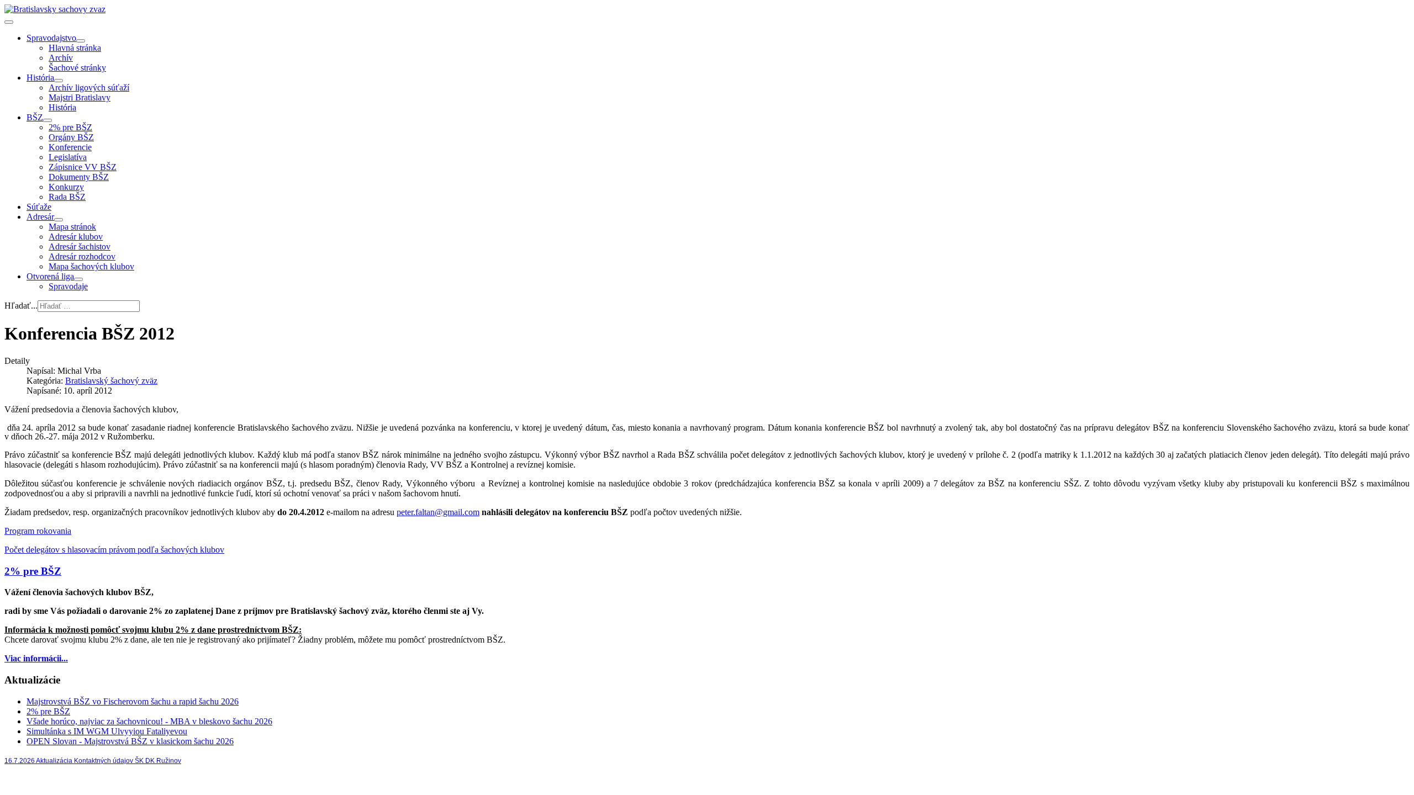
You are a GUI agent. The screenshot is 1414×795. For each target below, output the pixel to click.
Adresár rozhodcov (82, 256)
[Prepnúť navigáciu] (8, 22)
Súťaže (39, 206)
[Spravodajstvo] (80, 41)
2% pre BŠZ (70, 127)
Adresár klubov (76, 236)
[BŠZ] (47, 120)
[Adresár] (58, 219)
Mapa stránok (72, 226)
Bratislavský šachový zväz (111, 380)
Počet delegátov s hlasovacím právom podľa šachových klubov (114, 549)
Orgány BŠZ (71, 137)
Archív (61, 57)
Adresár (40, 216)
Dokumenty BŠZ (79, 177)
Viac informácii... (36, 658)
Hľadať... (21, 305)
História (40, 77)
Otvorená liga (50, 276)
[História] (58, 80)
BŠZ (35, 117)
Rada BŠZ (67, 197)
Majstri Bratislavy (79, 97)
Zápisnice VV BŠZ (83, 167)
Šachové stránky (77, 67)
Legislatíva (68, 157)
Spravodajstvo (51, 38)
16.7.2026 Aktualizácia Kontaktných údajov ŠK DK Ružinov (92, 761)
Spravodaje (68, 286)
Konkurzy (66, 187)
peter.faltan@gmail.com (438, 512)
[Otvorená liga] (78, 279)
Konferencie (70, 147)
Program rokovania (37, 531)
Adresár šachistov (79, 246)
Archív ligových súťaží (89, 87)
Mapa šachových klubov (91, 266)
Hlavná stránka (75, 47)
